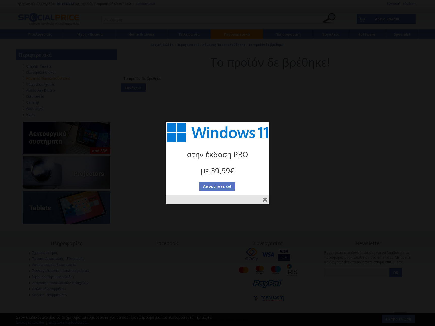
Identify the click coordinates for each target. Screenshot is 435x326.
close (265, 200)
